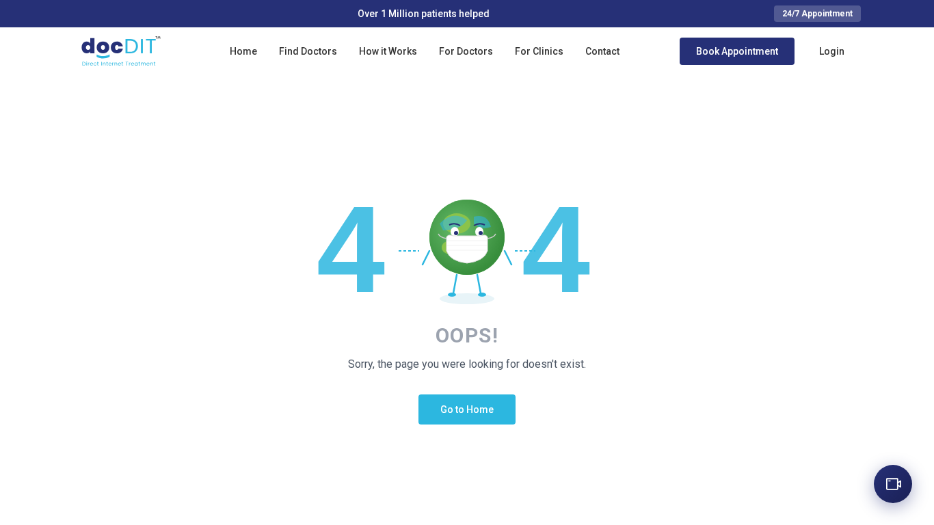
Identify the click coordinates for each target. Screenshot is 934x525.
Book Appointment (737, 51)
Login (831, 51)
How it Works (388, 51)
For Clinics (539, 51)
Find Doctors (308, 51)
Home (243, 51)
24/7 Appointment (817, 13)
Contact (602, 51)
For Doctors (466, 51)
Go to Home (467, 409)
